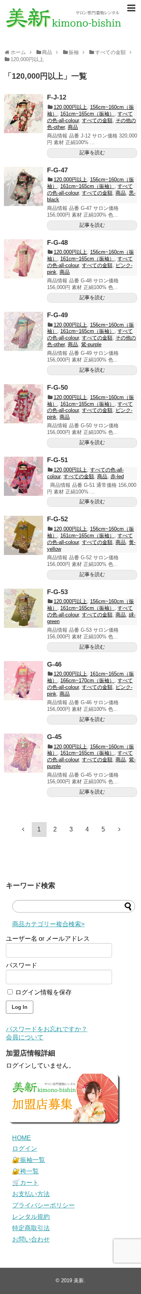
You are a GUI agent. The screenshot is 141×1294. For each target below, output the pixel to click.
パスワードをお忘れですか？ (46, 1029)
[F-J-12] (23, 113)
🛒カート (25, 1182)
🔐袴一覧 (25, 1171)
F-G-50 (57, 387)
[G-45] (23, 753)
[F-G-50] (23, 403)
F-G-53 (57, 592)
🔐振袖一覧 (28, 1160)
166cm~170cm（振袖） (87, 680)
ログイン (24, 1148)
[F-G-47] (23, 186)
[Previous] (23, 829)
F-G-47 (57, 170)
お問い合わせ (31, 1239)
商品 (73, 127)
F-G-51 (57, 460)
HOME (21, 1138)
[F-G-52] (23, 535)
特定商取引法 (31, 1228)
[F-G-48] (23, 258)
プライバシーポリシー (43, 1205)
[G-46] (23, 680)
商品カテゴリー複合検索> (48, 924)
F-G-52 (57, 519)
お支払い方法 (31, 1194)
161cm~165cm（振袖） (87, 114)
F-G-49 (57, 315)
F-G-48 (57, 242)
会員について (24, 1037)
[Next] (119, 829)
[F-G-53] (23, 608)
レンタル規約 (31, 1216)
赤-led (117, 476)
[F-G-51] (23, 476)
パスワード (21, 965)
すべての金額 (97, 120)
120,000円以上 (70, 107)
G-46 (54, 664)
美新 (79, 1280)
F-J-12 (56, 97)
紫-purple (91, 344)
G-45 (54, 737)
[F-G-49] (23, 331)
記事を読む (92, 152)
